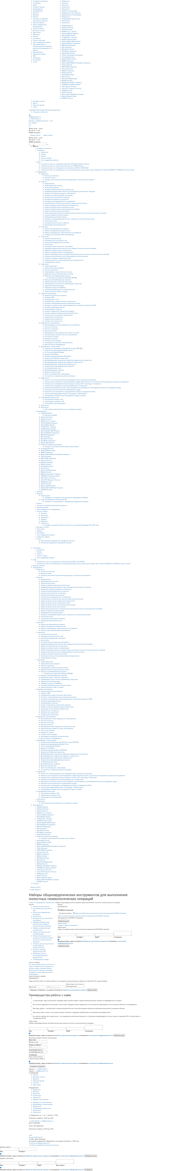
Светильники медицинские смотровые (57, 242)
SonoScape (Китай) (68, 75)
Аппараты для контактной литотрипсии (57, 197)
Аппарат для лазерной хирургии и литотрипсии (60, 193)
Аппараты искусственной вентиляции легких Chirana (62, 446)
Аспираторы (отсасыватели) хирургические (59, 315)
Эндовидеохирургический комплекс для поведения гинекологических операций (70, 248)
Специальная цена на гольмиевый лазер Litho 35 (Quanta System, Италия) (65, 164)
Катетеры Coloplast (51, 415)
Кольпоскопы (49, 244)
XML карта (36, 34)
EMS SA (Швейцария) (69, 45)
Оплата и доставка (39, 40)
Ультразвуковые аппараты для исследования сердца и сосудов (65, 395)
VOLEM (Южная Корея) (69, 39)
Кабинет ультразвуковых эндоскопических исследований (63, 233)
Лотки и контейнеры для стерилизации (57, 374)
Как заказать (37, 38)
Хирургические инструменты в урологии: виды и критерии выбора (41, 967)
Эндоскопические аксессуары (54, 286)
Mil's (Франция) (67, 47)
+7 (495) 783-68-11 (35, 119)
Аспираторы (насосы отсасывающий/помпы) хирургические (64, 260)
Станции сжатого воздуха (53, 340)
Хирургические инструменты (54, 317)
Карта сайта (37, 32)
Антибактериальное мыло (53, 368)
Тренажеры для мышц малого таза (56, 240)
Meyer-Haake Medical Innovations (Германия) (76, 63)
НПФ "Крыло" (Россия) (69, 86)
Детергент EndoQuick (51, 354)
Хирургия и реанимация (69, 11)
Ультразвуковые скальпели (53, 309)
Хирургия (44, 519)
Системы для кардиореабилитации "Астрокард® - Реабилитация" (66, 393)
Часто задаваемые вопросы (42, 42)
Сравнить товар (63, 925)
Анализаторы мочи (51, 221)
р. (30, 125)
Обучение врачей (38, 23)
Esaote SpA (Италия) (68, 53)
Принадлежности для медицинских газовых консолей (62, 333)
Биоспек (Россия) (67, 69)
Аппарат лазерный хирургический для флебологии (61, 313)
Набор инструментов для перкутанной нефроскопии (62, 205)
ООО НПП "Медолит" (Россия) (71, 88)
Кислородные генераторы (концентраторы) (59, 342)
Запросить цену (64, 921)
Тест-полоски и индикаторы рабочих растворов (60, 376)
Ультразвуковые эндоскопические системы (58, 272)
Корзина (35, 36)
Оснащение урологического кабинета (57, 223)
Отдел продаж (45, 496)
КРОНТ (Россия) (67, 92)
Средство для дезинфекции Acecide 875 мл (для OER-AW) (63, 348)
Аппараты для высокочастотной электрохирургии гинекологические (66, 256)
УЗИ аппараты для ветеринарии (55, 403)
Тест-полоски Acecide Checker (54, 352)
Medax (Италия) (67, 73)
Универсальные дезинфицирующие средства (59, 366)
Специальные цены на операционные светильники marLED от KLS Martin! (65, 168)
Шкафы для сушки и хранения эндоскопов (58, 282)
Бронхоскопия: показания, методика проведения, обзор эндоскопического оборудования (41, 972)
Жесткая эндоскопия (51, 270)
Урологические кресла (52, 187)
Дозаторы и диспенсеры (52, 372)
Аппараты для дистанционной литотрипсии (59, 195)
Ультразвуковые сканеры (53, 262)
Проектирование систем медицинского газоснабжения (62, 325)
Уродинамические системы (53, 185)
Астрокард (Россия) (68, 57)
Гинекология (66, 7)
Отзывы (43, 154)
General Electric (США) (69, 59)
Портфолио (44, 152)
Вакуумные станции (51, 339)
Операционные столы (52, 299)
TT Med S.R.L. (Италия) (69, 37)
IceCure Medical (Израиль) (70, 33)
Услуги (35, 62)
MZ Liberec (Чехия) (68, 49)
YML (34, 56)
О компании (37, 3)
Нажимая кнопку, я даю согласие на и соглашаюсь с (92, 942)
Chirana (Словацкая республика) (72, 55)
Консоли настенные (51, 327)
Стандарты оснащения (40, 1)
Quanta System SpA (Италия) (71, 41)
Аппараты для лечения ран (53, 321)
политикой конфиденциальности (101, 1035)
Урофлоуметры (50, 183)
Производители (38, 11)
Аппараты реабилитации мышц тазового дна (59, 189)
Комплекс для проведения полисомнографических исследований (66, 386)
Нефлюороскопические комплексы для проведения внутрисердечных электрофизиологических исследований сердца (83, 388)
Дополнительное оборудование (55, 344)
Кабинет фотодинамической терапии (57, 229)
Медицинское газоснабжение (71, 13)
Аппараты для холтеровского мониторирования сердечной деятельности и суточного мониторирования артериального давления (87, 382)
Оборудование (37, 9)
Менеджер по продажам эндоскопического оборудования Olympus (66, 497)
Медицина (44, 521)
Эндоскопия (65, 9)
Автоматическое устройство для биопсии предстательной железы (66, 203)
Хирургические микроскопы (53, 319)
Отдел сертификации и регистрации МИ (54, 499)
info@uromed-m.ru (35, 117)
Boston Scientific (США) (69, 96)
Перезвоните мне (90, 1156)
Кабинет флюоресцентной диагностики (57, 231)
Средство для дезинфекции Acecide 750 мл (59, 350)
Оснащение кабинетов (40, 112)
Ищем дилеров (38, 52)
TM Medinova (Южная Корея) (71, 84)
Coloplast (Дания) (67, 25)
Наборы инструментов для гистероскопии (58, 250)
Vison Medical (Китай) (68, 35)
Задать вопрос (92, 990)
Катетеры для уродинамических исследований (60, 201)
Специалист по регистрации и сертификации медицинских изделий (66, 501)
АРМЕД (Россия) (67, 90)
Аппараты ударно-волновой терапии (56, 215)
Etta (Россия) (66, 77)
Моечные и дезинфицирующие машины (58, 276)
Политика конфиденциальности (39, 1143)
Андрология (65, 1)
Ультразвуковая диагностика (71, 19)
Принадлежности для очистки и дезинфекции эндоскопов (63, 284)
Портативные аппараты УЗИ (54, 399)
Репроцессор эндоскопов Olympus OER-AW (63, 278)
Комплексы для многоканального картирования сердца (62, 390)
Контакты (36, 13)
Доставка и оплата (39, 30)
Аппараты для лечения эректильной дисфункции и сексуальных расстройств (69, 180)
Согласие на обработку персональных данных (40, 20)
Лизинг (35, 103)
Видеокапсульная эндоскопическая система (59, 274)
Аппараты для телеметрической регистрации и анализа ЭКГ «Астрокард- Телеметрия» (73, 384)
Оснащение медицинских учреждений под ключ (56, 543)
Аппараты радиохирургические (55, 307)
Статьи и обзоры (38, 28)
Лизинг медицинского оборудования (40, 25)
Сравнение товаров (39, 54)
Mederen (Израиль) (68, 71)
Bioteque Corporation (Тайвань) (72, 82)
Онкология (65, 5)
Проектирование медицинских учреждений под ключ (58, 541)
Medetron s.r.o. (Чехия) (69, 31)
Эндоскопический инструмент (54, 268)
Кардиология (66, 17)
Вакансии (36, 15)
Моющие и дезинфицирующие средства (58, 280)
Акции (35, 5)
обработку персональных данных (95, 941)
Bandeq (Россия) (67, 80)
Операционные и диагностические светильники (60, 301)
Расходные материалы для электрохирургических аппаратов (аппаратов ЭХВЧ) (70, 305)
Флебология (66, 23)
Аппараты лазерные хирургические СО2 (58, 258)
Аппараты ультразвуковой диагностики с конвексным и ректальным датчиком (69, 219)
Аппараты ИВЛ (49, 297)
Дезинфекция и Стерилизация (71, 15)
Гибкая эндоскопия (51, 266)
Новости (35, 17)
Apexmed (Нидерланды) (69, 78)
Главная (32, 902)
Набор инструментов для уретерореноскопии (59, 207)
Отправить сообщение (37, 1066)
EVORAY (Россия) (67, 98)
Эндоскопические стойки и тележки (56, 291)
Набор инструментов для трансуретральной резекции (62, 209)
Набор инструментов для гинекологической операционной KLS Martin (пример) (83, 916)
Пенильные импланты (52, 176)
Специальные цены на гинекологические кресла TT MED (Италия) (62, 166)
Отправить (88, 1170)
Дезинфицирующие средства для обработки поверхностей (64, 362)
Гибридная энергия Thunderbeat (55, 287)
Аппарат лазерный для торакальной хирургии (59, 311)
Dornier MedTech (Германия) (71, 43)
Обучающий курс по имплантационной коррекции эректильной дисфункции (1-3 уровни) (42, 47)
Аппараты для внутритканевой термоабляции (59, 234)
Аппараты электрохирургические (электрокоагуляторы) (62, 303)
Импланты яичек (50, 178)
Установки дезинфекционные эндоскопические (60, 289)
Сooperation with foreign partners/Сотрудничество (45, 110)
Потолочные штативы (52, 337)
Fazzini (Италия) (67, 65)
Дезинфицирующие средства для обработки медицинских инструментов (68, 360)
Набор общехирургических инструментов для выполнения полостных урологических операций (75, 213)
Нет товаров (33, 123)
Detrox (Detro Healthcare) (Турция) (73, 94)
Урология (65, 3)
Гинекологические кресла (53, 238)
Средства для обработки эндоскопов (56, 358)
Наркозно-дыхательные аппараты (56, 295)
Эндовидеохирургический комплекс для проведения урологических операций (70, 191)
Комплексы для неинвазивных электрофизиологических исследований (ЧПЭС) (70, 391)
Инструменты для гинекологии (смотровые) (59, 246)
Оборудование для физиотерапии (56, 217)
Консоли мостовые (51, 331)
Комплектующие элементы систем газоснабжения (61, 335)
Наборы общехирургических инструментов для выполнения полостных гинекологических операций (77, 254)
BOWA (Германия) (67, 61)
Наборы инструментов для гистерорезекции (59, 252)
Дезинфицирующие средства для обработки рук (60, 364)
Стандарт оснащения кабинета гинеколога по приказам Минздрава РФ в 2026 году (71, 525)
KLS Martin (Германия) (69, 51)
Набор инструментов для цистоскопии (57, 211)
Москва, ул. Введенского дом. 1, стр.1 (41, 121)
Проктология (66, 21)
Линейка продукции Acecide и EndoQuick (58, 356)
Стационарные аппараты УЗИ (54, 401)
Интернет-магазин (39, 7)
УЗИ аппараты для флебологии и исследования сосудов (63, 409)
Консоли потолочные (51, 329)
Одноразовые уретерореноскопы (55, 225)
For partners (37, 58)
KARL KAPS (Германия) (69, 67)
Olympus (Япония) (67, 27)
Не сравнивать (73, 925)
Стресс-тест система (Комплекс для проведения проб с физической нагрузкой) (70, 380)
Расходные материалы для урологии (57, 199)
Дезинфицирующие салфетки (54, 370)
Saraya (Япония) (67, 29)
